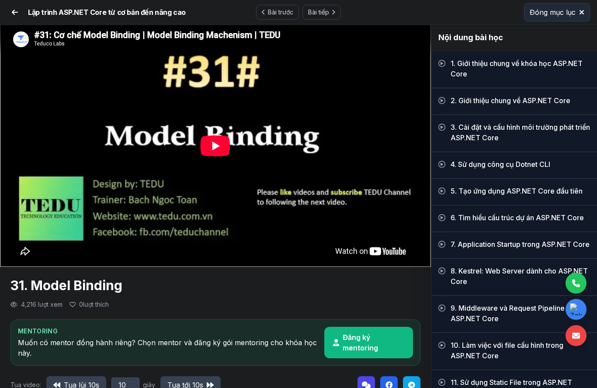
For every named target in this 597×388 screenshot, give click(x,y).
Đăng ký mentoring (360, 342)
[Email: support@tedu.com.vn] (576, 335)
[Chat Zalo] (576, 309)
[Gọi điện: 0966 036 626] (576, 283)
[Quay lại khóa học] (15, 12)
